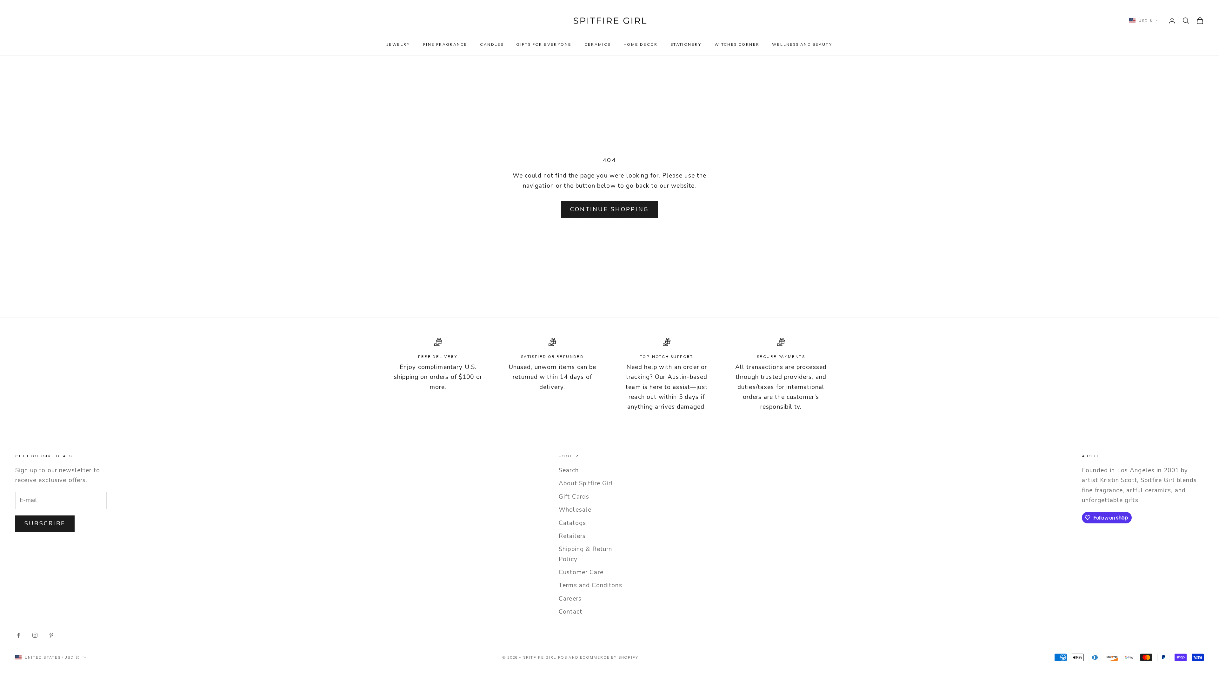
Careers (570, 599)
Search (569, 470)
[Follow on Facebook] (18, 635)
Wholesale (575, 510)
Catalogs (572, 523)
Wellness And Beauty (802, 44)
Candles (491, 44)
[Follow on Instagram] (35, 635)
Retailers (572, 536)
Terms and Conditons (590, 585)
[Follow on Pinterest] (51, 635)
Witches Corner (737, 44)
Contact (570, 612)
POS (563, 657)
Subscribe (44, 523)
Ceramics (597, 44)
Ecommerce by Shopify (609, 657)
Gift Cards (574, 497)
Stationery (686, 44)
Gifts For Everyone (543, 44)
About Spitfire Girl (586, 483)
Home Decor (640, 44)
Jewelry (398, 44)
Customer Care (581, 572)
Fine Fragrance (445, 44)
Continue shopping (609, 209)
